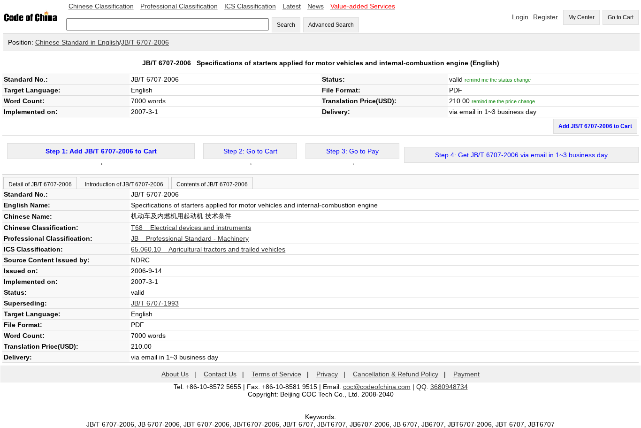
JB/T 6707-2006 (145, 42)
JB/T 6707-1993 (155, 303)
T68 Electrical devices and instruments (191, 227)
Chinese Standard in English (77, 42)
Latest (291, 6)
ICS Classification (250, 6)
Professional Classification (179, 6)
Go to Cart (620, 17)
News (315, 6)
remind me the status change (498, 80)
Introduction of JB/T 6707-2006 (124, 184)
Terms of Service (276, 374)
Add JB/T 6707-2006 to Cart (595, 126)
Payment (466, 374)
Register (545, 17)
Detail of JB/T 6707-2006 (40, 184)
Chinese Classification (101, 6)
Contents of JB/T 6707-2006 (212, 184)
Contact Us (220, 374)
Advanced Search (331, 25)
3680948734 (449, 386)
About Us (175, 374)
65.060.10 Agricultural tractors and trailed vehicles (208, 249)
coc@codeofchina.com (377, 386)
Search (286, 25)
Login (520, 17)
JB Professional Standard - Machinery (190, 238)
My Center (581, 17)
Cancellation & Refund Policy (395, 374)
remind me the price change (503, 101)
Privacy (327, 374)
